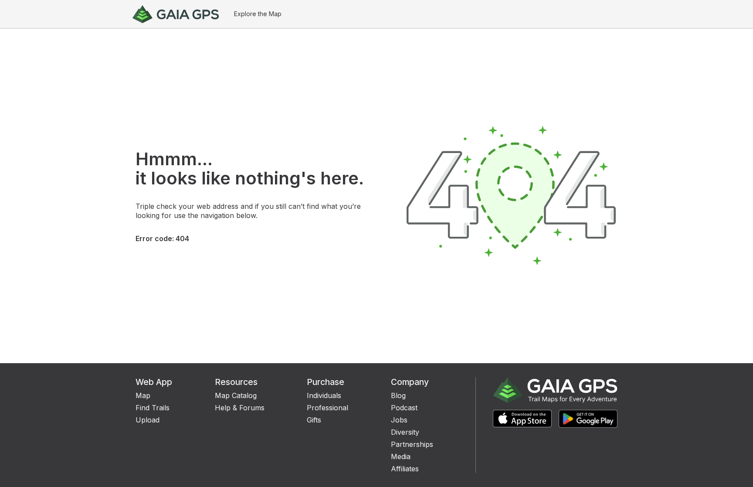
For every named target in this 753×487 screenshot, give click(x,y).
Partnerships (412, 444)
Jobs (399, 419)
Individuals (324, 395)
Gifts (314, 419)
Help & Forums (240, 407)
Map (143, 395)
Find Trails (153, 407)
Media (400, 456)
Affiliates (405, 468)
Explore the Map (258, 13)
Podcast (404, 407)
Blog (398, 395)
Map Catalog (236, 395)
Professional (327, 407)
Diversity (405, 432)
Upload (147, 419)
